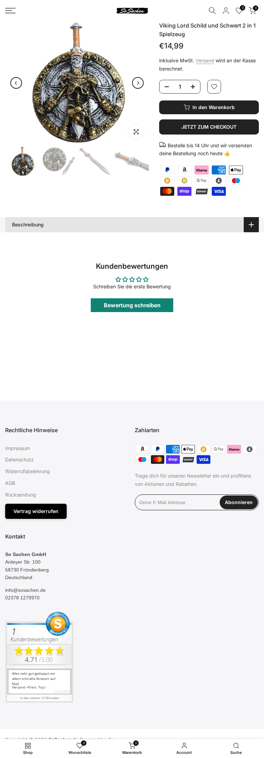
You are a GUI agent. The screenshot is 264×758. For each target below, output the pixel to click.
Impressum (17, 448)
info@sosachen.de (25, 590)
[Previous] (16, 83)
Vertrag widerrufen (35, 511)
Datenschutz (19, 459)
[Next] (138, 83)
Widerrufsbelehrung (27, 471)
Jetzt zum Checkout (209, 127)
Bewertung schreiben (132, 305)
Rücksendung (20, 495)
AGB (10, 483)
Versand (205, 60)
